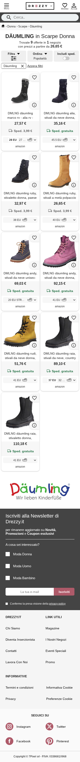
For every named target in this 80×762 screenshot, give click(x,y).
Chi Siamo (13, 628)
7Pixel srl (34, 756)
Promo (50, 662)
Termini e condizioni (19, 687)
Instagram (23, 726)
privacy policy (57, 603)
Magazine (52, 628)
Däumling (10, 66)
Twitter (61, 726)
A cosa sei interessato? (22, 544)
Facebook (23, 741)
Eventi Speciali (56, 651)
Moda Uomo (22, 566)
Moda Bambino (24, 578)
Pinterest (62, 741)
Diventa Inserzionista (20, 639)
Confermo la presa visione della (38, 603)
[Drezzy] (40, 6)
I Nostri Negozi (56, 639)
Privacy (11, 699)
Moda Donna (22, 554)
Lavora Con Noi (17, 662)
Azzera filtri (35, 66)
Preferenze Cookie (59, 699)
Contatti (11, 651)
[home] (3, 26)
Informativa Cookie (59, 687)
